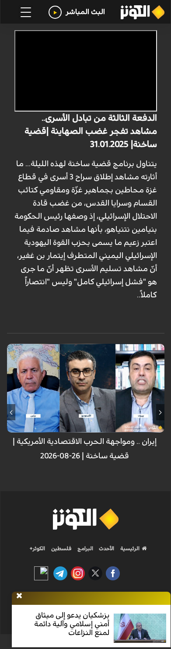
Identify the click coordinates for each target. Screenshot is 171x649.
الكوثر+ (37, 548)
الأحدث (106, 548)
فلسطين (61, 548)
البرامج (84, 548)
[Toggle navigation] (26, 12)
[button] (160, 412)
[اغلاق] (19, 596)
